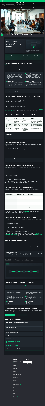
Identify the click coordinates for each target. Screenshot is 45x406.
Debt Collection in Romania (17, 374)
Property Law (15, 392)
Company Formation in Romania (17, 361)
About (8, 7)
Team (14, 7)
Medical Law (15, 389)
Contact (41, 7)
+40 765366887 (40, 0)
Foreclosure (15, 380)
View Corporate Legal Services (20, 315)
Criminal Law (15, 371)
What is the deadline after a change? (11, 327)
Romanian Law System (16, 395)
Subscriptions (21, 7)
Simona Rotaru (7, 35)
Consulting (12, 35)
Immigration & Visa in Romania (17, 382)
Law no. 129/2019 (11, 65)
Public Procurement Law (16, 393)
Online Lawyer (27, 7)
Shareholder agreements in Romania (11, 342)
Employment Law (15, 377)
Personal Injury (15, 390)
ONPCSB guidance (15, 135)
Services (11, 7)
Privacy (37, 7)
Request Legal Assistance (9, 315)
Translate (31, 363)
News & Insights (32, 7)
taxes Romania (15, 396)
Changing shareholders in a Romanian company (13, 341)
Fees (17, 7)
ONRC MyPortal (26, 211)
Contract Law (15, 368)
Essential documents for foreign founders (12, 345)
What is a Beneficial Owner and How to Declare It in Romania (18, 34)
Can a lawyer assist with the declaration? (12, 332)
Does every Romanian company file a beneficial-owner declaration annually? (17, 322)
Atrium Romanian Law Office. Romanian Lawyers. (17, 2)
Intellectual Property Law (16, 384)
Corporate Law (16, 35)
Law (13, 387)
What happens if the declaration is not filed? (12, 335)
